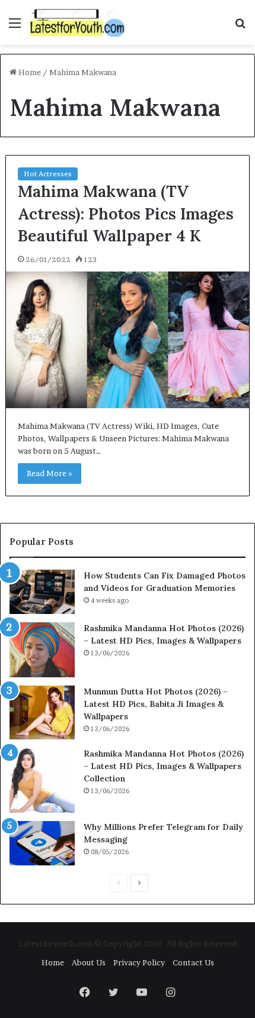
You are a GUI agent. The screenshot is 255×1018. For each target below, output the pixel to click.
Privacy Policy (139, 962)
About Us (89, 962)
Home (29, 72)
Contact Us (193, 962)
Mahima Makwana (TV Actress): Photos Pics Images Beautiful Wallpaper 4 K (126, 213)
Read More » (49, 473)
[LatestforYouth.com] (77, 22)
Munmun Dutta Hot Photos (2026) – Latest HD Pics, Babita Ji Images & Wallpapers (156, 704)
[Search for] (240, 27)
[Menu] (15, 27)
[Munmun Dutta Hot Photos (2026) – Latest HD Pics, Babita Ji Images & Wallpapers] (42, 712)
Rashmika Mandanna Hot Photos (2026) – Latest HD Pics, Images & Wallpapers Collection (164, 766)
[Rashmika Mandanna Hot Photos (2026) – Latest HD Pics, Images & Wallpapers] (42, 649)
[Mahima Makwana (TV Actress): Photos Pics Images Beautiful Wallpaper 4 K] (128, 340)
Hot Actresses (48, 173)
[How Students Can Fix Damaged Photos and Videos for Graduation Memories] (42, 592)
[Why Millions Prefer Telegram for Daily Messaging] (42, 843)
